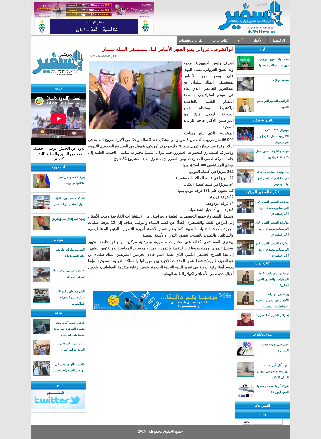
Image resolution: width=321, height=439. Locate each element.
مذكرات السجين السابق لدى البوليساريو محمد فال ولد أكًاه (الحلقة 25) (272, 229)
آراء (240, 40)
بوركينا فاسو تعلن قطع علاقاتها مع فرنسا (71, 180)
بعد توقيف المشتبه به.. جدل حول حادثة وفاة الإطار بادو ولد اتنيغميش (273, 178)
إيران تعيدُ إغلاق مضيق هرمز (68, 219)
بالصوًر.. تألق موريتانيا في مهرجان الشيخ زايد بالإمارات (68, 367)
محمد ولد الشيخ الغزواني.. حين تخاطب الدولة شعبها (273, 62)
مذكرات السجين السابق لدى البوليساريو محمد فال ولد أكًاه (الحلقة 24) (272, 249)
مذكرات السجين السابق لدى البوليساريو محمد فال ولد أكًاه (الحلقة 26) (272, 208)
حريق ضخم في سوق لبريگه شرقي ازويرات (68, 273)
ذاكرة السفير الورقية (262, 192)
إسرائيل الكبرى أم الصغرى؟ (272, 315)
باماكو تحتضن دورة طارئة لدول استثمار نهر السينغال (69, 201)
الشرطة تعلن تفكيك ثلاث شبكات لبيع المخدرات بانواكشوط (70, 297)
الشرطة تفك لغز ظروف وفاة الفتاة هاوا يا (70, 252)
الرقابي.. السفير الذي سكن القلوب (273, 104)
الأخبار (257, 40)
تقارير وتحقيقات (190, 40)
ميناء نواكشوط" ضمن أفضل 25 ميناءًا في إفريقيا (272, 154)
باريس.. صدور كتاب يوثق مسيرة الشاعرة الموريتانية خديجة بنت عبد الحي (69, 328)
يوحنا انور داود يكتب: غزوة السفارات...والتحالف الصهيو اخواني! (272, 279)
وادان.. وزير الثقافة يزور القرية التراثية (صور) (71, 346)
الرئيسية (279, 40)
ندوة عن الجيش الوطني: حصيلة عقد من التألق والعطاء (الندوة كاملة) (59, 153)
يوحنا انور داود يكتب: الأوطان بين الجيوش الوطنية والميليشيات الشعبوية (272, 300)
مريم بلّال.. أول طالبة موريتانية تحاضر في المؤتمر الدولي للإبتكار (273, 371)
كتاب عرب (220, 40)
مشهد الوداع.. (281, 80)
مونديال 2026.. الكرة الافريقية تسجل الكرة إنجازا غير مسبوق (273, 136)
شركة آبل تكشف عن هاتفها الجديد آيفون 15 (273, 389)
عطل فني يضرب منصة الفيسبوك (275, 347)
